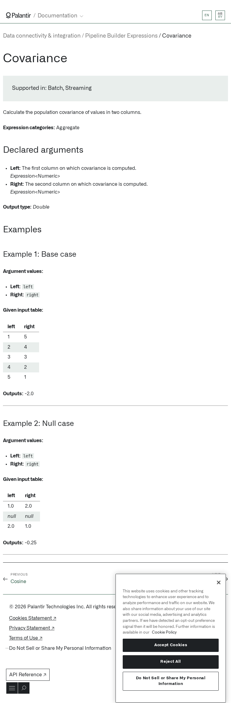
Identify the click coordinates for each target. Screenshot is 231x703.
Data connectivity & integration (42, 36)
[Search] (24, 688)
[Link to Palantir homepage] (18, 15)
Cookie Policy (164, 632)
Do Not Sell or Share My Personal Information (171, 681)
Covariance (176, 36)
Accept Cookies (170, 645)
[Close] (218, 582)
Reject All (170, 662)
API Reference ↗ (27, 674)
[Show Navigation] (12, 688)
